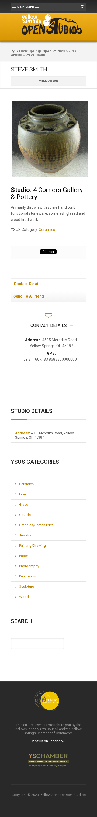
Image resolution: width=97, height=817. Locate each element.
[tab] (48, 283)
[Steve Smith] (48, 139)
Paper (23, 556)
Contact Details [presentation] (27, 284)
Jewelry (25, 535)
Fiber (23, 494)
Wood (24, 597)
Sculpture (26, 586)
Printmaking (28, 576)
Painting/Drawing (32, 545)
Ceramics (47, 229)
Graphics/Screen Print (36, 525)
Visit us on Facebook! (48, 741)
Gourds (25, 515)
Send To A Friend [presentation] (28, 296)
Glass (23, 504)
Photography (29, 566)
